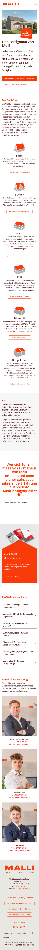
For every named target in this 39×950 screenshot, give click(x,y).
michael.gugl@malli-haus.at (19, 797)
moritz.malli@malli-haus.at (19, 850)
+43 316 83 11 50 (21, 886)
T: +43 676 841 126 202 (19, 742)
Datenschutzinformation (22, 933)
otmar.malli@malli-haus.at (19, 744)
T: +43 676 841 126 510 (19, 795)
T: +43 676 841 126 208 (19, 848)
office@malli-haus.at (22, 888)
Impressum (7, 933)
